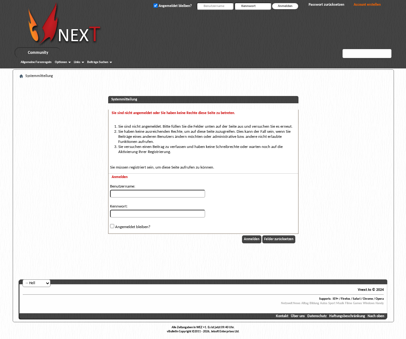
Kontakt (282, 316)
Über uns (298, 316)
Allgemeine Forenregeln (36, 62)
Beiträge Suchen (97, 62)
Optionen (61, 62)
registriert (137, 167)
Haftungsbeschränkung (347, 316)
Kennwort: (119, 206)
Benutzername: (122, 186)
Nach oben (376, 316)
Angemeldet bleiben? (132, 227)
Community (38, 53)
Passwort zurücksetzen (326, 5)
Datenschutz (317, 316)
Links (77, 62)
